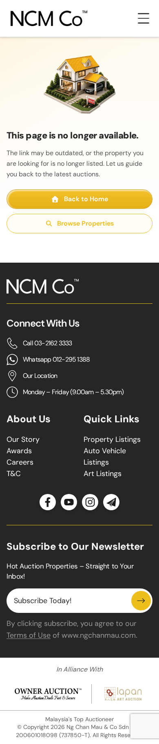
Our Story (23, 439)
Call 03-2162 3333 (47, 343)
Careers (20, 462)
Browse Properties (85, 223)
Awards (19, 451)
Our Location (40, 375)
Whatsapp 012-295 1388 (56, 359)
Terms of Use (29, 635)
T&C (14, 473)
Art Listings (102, 473)
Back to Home (86, 199)
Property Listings (112, 439)
